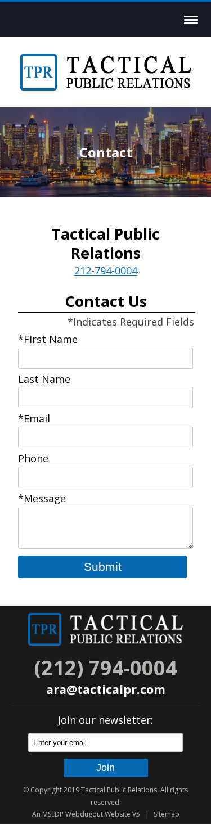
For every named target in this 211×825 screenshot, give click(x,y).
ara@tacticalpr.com (105, 689)
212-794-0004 (105, 270)
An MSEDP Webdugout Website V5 (86, 814)
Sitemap (166, 814)
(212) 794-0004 (105, 668)
